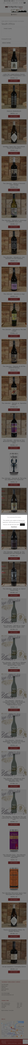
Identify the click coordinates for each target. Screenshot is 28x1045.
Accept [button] (22, 524)
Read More (14, 526)
